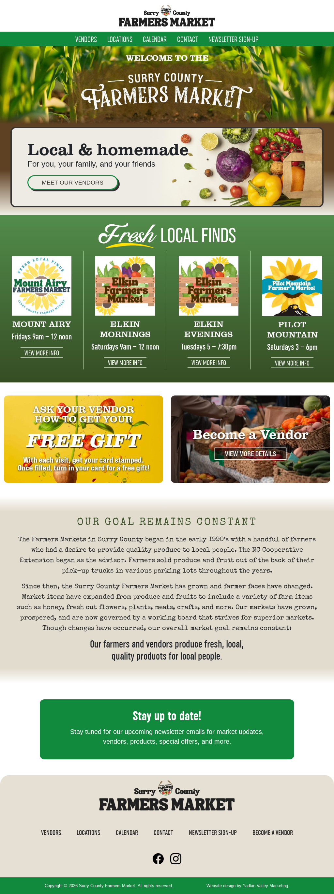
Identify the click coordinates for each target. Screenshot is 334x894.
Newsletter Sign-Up (233, 40)
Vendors (86, 40)
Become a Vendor (272, 833)
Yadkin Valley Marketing (265, 885)
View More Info (41, 353)
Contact (187, 40)
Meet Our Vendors (72, 182)
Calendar (155, 40)
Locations (119, 40)
